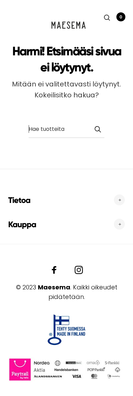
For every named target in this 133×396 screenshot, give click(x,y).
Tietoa (19, 200)
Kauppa (22, 224)
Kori (120, 17)
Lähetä (97, 129)
